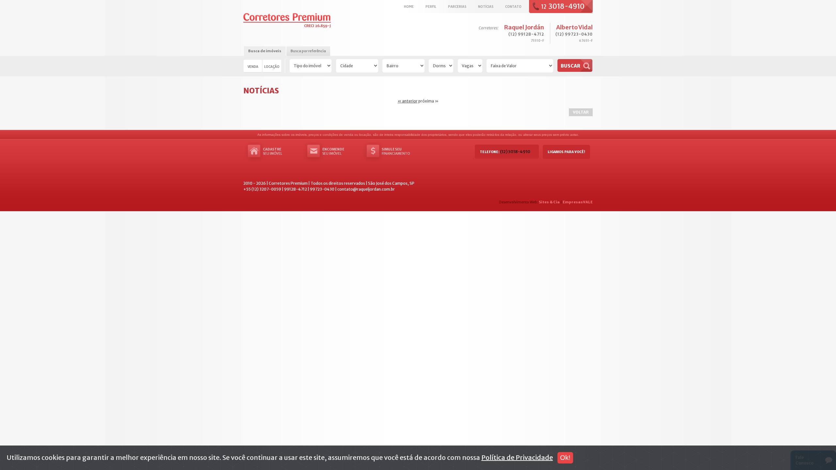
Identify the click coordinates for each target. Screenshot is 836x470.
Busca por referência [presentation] (308, 51)
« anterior (408, 101)
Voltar (581, 112)
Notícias (485, 6)
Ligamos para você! (566, 152)
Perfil (431, 6)
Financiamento (396, 151)
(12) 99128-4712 (526, 34)
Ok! (565, 457)
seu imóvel (272, 151)
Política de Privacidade (517, 457)
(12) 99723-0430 (574, 34)
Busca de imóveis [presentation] (264, 51)
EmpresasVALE (578, 202)
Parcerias (457, 6)
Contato (513, 6)
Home (409, 6)
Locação (272, 66)
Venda (253, 66)
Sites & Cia (549, 202)
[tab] (264, 51)
